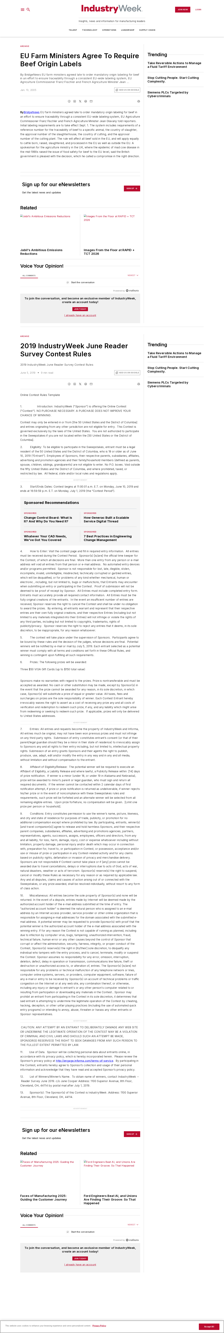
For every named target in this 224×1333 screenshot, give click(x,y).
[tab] (29, 275)
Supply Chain (147, 30)
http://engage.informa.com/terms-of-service (84, 1060)
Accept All (209, 1327)
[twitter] (80, 101)
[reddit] (85, 101)
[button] (22, 9)
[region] (80, 283)
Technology (89, 30)
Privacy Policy (99, 1326)
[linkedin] (74, 101)
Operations (109, 30)
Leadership (127, 30)
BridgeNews (32, 112)
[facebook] (69, 101)
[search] (28, 9)
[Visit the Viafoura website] (132, 290)
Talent (73, 30)
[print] (138, 101)
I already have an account (80, 315)
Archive (24, 46)
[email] (91, 101)
